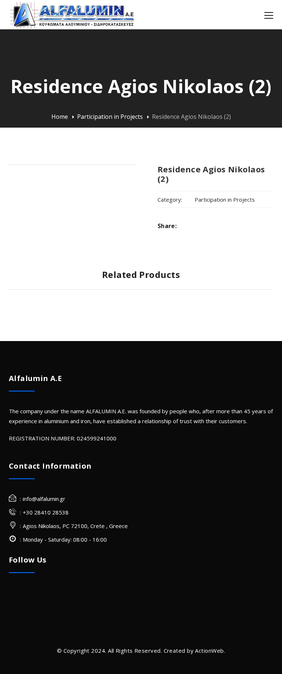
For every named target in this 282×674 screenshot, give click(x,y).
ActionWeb (209, 650)
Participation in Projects (110, 117)
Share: (167, 226)
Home (59, 117)
